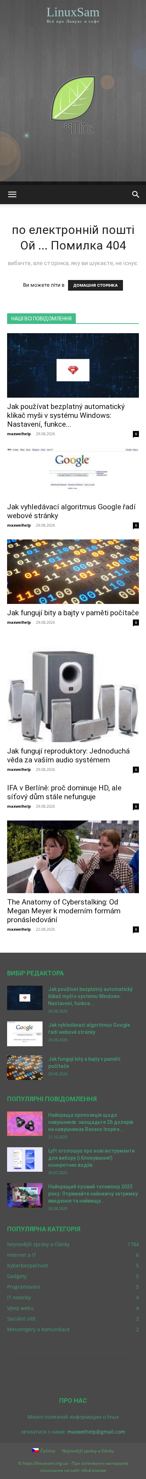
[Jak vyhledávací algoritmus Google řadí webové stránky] (73, 473)
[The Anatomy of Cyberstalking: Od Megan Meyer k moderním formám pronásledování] (73, 856)
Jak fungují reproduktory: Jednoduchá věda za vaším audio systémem (68, 755)
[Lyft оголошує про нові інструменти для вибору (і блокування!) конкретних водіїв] (25, 1159)
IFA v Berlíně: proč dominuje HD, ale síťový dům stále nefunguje (64, 792)
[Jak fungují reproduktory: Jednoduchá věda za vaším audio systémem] (73, 689)
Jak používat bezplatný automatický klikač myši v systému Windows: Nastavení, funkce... (66, 415)
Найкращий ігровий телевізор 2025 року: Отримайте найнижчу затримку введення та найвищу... (93, 1194)
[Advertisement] (73, 108)
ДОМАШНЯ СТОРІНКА (95, 285)
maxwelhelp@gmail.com (96, 1431)
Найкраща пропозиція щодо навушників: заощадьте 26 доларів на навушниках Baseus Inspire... (90, 1122)
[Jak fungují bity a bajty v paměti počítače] (73, 571)
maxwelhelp (19, 433)
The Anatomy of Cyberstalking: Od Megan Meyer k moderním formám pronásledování (63, 911)
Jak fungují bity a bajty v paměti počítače (73, 613)
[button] (12, 194)
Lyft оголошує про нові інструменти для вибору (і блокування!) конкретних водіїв (91, 1158)
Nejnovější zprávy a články (88, 1451)
